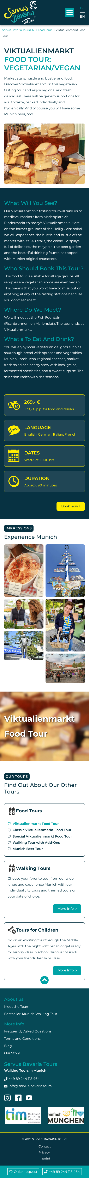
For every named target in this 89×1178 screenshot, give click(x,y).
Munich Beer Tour (28, 849)
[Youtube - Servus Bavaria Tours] (29, 1098)
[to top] (44, 980)
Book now (69, 506)
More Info (66, 909)
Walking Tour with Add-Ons (36, 843)
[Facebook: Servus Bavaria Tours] (18, 1098)
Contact (44, 1146)
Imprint (44, 1158)
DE (82, 8)
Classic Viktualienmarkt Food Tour (42, 830)
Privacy (44, 1152)
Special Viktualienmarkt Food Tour (42, 836)
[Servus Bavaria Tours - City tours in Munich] (20, 12)
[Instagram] (7, 1098)
